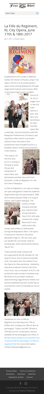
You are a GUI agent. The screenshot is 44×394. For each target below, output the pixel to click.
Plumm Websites (27, 390)
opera (22, 39)
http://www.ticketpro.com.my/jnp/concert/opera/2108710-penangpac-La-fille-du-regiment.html (21, 340)
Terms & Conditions (27, 371)
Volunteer (21, 374)
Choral (16, 39)
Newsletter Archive (16, 377)
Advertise (31, 374)
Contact (29, 377)
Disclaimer (10, 374)
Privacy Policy (11, 371)
